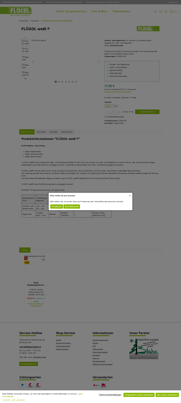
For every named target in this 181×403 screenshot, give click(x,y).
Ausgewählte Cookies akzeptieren (139, 395)
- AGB (13, 400)
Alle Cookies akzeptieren (167, 395)
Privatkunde (57, 206)
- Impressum (7, 400)
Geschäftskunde (72, 206)
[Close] (130, 195)
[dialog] (90, 201)
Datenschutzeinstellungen (110, 395)
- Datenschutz (20, 400)
